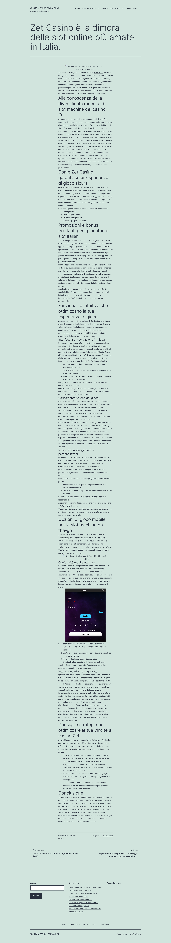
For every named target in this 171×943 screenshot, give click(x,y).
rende (69, 644)
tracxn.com (92, 289)
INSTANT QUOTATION (111, 9)
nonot (62, 838)
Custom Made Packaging (44, 8)
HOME (77, 9)
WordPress (136, 934)
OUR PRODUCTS (89, 9)
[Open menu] (99, 8)
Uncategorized (108, 836)
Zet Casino (98, 72)
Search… (33, 883)
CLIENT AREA (132, 9)
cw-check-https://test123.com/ (80, 899)
